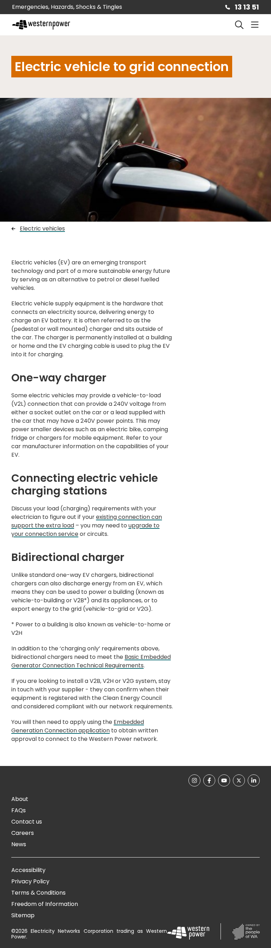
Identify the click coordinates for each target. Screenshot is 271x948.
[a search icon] (239, 25)
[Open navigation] (255, 25)
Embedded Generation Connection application (77, 726)
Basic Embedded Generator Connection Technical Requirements (91, 661)
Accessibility (28, 870)
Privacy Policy (30, 881)
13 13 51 (247, 7)
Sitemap (23, 915)
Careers (22, 833)
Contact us (26, 822)
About (19, 799)
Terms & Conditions (38, 893)
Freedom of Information (44, 904)
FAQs (18, 810)
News (18, 844)
